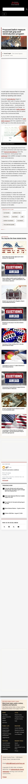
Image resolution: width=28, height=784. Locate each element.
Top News (4, 715)
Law (22, 216)
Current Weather (19, 728)
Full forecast (5, 480)
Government (5, 728)
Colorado (20, 220)
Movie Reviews (6, 745)
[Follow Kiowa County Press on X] (4, 526)
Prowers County (19, 719)
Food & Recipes (6, 743)
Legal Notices (5, 737)
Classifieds (5, 749)
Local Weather (18, 734)
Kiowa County (18, 715)
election (14, 216)
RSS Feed (17, 745)
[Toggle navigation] (4, 14)
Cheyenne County (19, 717)
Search (16, 743)
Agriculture (16, 212)
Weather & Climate (19, 730)
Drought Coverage (19, 732)
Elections (4, 722)
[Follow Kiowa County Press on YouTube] (18, 526)
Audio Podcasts (6, 747)
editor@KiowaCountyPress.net (15, 763)
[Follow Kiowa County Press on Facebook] (9, 526)
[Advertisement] (14, 74)
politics (6, 216)
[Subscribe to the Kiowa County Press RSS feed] (13, 526)
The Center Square (9, 224)
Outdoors (6, 212)
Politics (4, 720)
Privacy (16, 751)
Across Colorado (8, 220)
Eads (16, 721)
